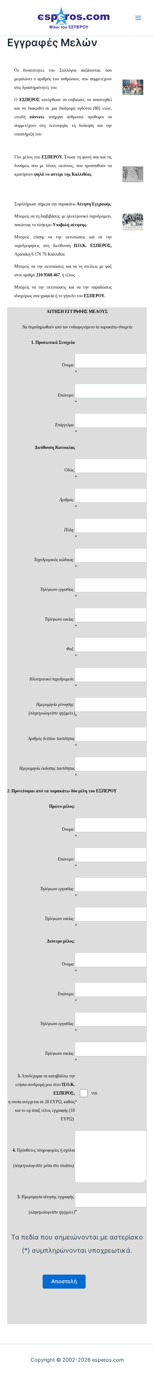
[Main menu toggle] (138, 17)
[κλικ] (132, 86)
